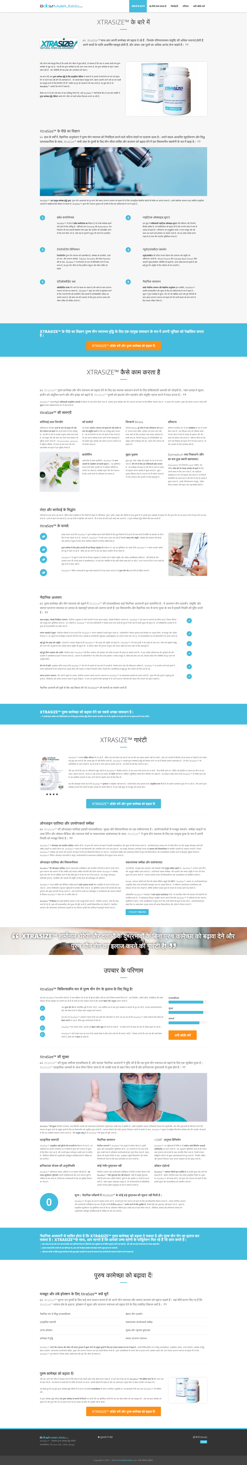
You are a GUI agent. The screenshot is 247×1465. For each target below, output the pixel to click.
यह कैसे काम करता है (157, 6)
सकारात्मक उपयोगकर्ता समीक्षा (139, 1322)
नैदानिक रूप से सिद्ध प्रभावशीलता (55, 1314)
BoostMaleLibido (125, 1460)
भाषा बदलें (203, 1442)
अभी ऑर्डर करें (199, 6)
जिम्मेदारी (174, 6)
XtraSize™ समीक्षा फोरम (137, 912)
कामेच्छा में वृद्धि (46, 1338)
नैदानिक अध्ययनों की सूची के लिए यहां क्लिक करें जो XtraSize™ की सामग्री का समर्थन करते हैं (83, 687)
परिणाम (186, 6)
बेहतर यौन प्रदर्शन (134, 1314)
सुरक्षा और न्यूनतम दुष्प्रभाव (138, 1330)
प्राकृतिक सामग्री (48, 1322)
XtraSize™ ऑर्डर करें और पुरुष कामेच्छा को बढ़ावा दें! (123, 345)
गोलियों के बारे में (138, 6)
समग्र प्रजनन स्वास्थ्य (136, 1338)
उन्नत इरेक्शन (46, 1330)
